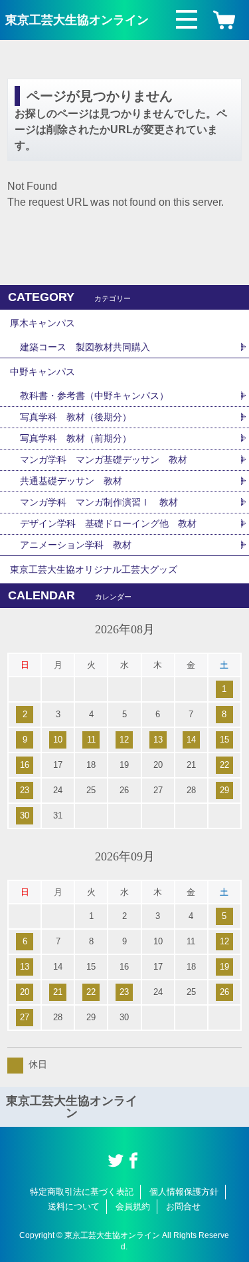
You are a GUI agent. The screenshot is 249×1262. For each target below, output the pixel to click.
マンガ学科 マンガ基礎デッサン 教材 (103, 459)
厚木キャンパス (42, 323)
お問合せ (183, 1206)
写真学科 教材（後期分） (75, 417)
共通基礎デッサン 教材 (71, 480)
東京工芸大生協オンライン (77, 20)
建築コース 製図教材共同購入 (85, 347)
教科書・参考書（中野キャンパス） (94, 395)
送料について (74, 1206)
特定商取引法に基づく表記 (81, 1192)
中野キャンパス (42, 371)
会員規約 (133, 1206)
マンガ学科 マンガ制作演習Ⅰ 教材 (99, 502)
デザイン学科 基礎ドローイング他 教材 (108, 523)
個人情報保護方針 (183, 1192)
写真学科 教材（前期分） (75, 438)
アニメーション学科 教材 (75, 544)
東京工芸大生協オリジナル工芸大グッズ (93, 569)
